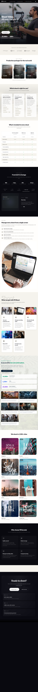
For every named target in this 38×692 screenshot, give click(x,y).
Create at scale (13, 589)
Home (2, 10)
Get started (5, 32)
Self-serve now (24, 589)
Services (5, 10)
